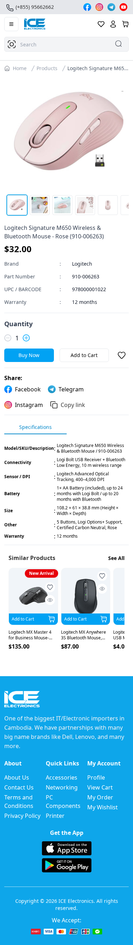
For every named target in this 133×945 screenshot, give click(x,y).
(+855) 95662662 (35, 7)
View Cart (100, 787)
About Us (16, 777)
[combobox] (66, 44)
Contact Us (19, 787)
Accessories (61, 777)
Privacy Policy (22, 816)
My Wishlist (102, 807)
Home (20, 68)
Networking (62, 787)
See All (116, 558)
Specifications (35, 427)
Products (47, 68)
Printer (55, 816)
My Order (100, 797)
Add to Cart (84, 355)
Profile (96, 777)
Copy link (73, 405)
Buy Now (28, 355)
